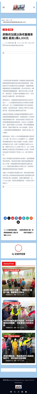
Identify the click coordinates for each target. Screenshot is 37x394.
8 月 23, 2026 (20, 295)
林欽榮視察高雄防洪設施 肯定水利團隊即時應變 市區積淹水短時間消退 (18, 322)
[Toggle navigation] (3, 7)
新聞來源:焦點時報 (14, 270)
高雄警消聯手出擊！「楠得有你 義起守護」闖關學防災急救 (17, 291)
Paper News (28, 380)
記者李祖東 (10, 43)
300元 (30, 43)
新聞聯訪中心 (10, 295)
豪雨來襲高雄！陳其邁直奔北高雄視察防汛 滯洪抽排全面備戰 (18, 357)
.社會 (4, 29)
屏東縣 (10, 29)
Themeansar (18, 383)
